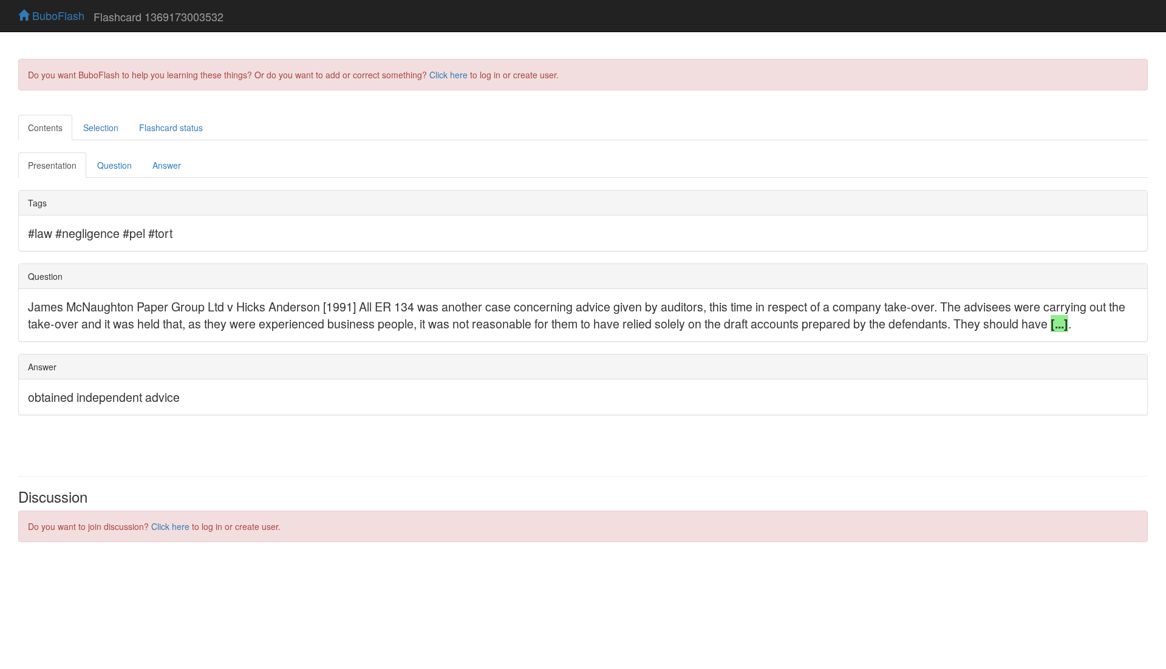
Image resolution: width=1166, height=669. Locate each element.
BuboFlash (56, 15)
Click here (448, 75)
